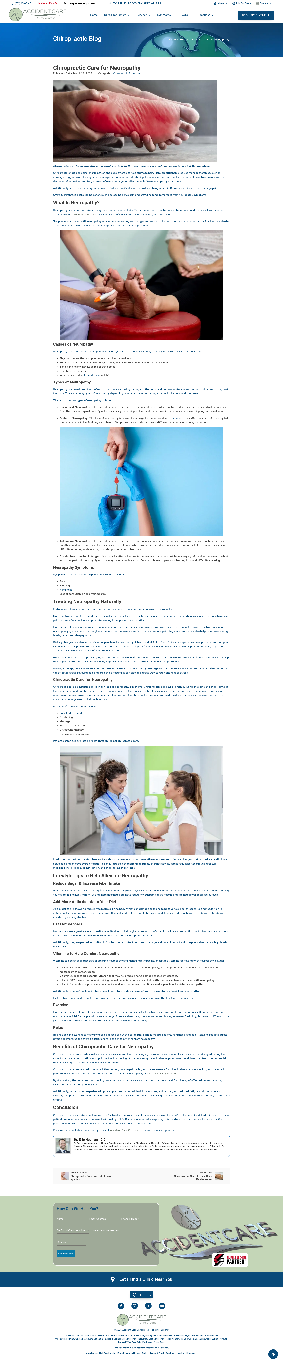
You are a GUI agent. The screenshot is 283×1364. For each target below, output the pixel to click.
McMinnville (72, 1338)
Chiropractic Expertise (126, 73)
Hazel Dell (142, 1338)
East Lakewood (203, 1338)
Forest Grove (199, 1335)
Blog (182, 39)
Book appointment (256, 15)
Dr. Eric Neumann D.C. (90, 1139)
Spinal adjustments (72, 713)
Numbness (66, 589)
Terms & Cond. (157, 1353)
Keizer (82, 1338)
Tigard (188, 1335)
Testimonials (110, 1353)
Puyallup (223, 1338)
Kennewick (177, 1338)
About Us (97, 1353)
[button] (117, 15)
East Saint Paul (139, 1342)
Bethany (167, 1335)
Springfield (119, 1338)
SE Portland (111, 1335)
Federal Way (124, 1342)
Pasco (168, 1338)
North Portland (83, 1335)
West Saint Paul (156, 1342)
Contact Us (192, 1353)
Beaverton (178, 1335)
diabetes (176, 418)
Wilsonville (212, 1335)
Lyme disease (92, 375)
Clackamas (133, 1335)
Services (170, 1353)
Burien (215, 1338)
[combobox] (73, 1230)
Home (172, 39)
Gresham (122, 1335)
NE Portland (98, 1335)
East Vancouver (156, 1338)
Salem (89, 1338)
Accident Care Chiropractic (126, 1130)
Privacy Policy (141, 1353)
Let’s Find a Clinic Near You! (146, 1279)
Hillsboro (157, 1335)
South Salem (100, 1338)
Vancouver (131, 1338)
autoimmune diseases (84, 214)
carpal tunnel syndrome (161, 1073)
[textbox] (72, 1230)
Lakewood (189, 1338)
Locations (181, 1353)
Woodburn (60, 1338)
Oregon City (146, 1335)
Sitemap (128, 1353)
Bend (110, 1338)
